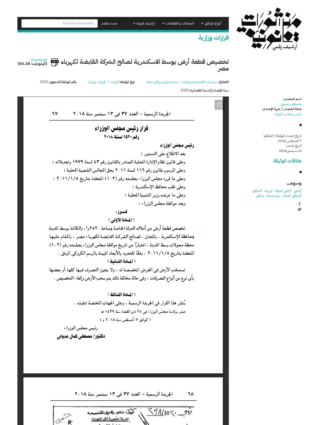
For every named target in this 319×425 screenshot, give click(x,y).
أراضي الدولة (283, 190)
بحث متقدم (109, 23)
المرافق (257, 190)
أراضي (298, 190)
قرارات (114, 82)
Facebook (300, 204)
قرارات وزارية (97, 82)
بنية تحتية (273, 195)
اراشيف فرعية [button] (145, 23)
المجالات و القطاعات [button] (179, 23)
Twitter (300, 209)
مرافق (260, 195)
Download (39, 60)
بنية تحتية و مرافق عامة (163, 82)
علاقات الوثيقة (287, 160)
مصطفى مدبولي (291, 103)
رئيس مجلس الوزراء (288, 113)
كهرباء (268, 190)
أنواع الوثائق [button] (212, 23)
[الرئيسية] (269, 29)
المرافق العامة (292, 195)
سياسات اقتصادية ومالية (200, 82)
